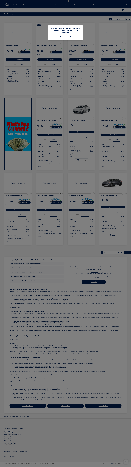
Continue (65, 36)
